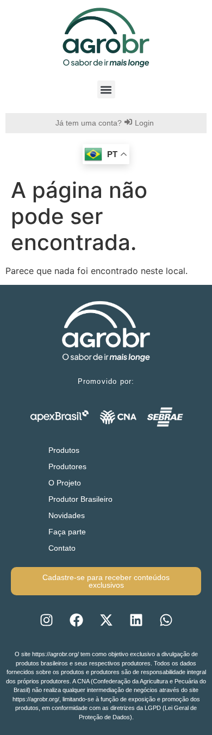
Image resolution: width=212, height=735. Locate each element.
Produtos (63, 450)
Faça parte (67, 531)
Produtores (67, 466)
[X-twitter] (106, 619)
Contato (62, 548)
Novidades (66, 515)
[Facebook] (76, 619)
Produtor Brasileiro (80, 499)
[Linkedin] (135, 619)
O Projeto (64, 482)
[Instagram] (46, 619)
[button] (106, 89)
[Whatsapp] (165, 619)
